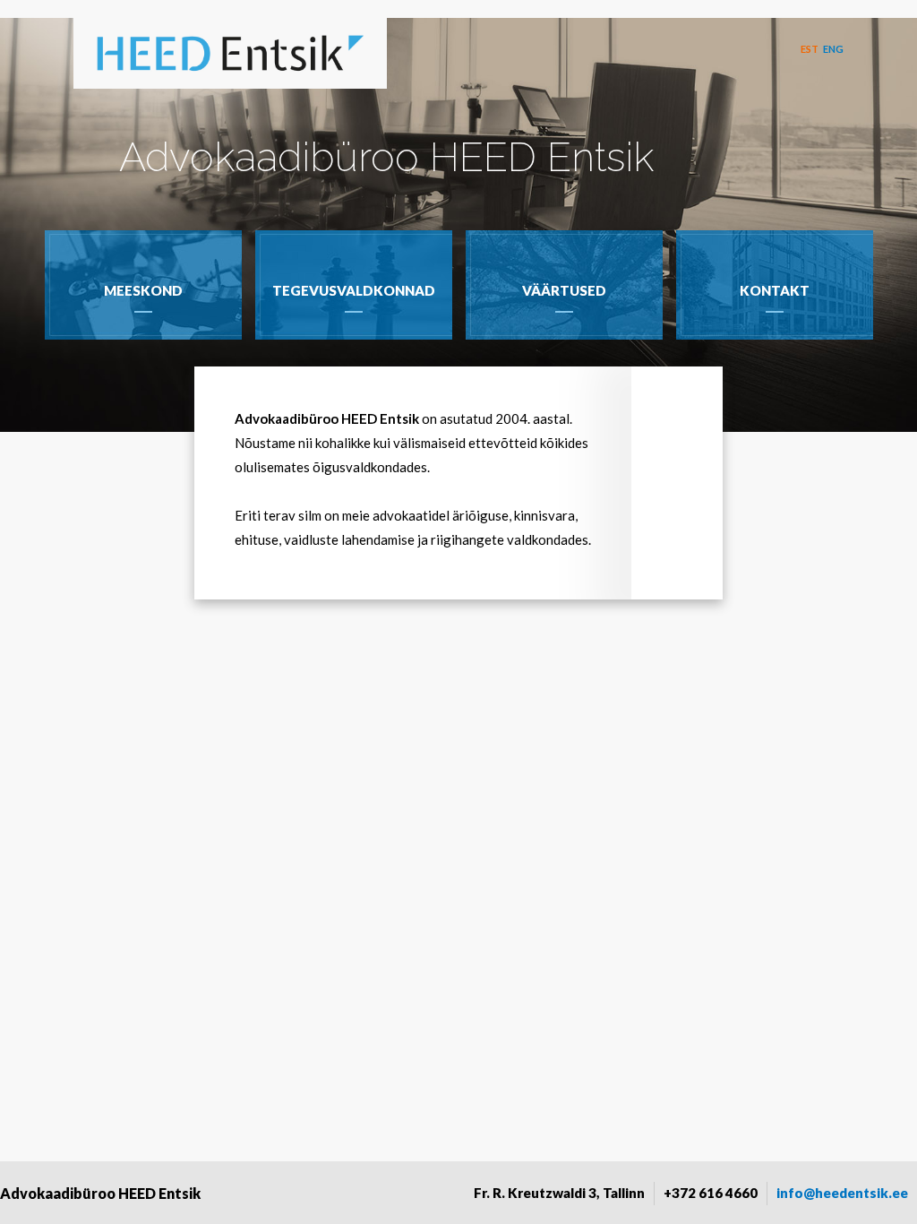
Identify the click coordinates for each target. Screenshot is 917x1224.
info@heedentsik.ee (842, 1193)
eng (833, 49)
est (809, 49)
